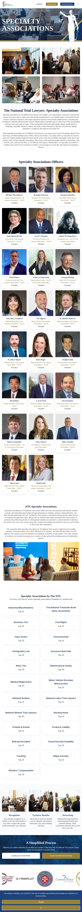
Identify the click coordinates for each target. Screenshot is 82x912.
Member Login (52, 4)
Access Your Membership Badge (61, 856)
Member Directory (67, 4)
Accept (41, 902)
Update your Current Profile (21, 856)
